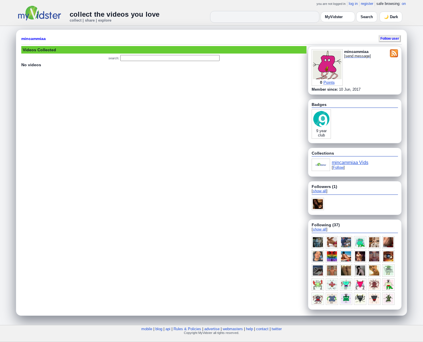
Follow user (389, 38)
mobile (146, 329)
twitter (277, 329)
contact (262, 329)
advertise (212, 329)
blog (158, 329)
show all (319, 191)
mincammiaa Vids (350, 162)
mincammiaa (33, 38)
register (367, 3)
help (249, 329)
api (167, 329)
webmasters (233, 329)
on (404, 3)
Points (329, 82)
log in (353, 3)
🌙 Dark (391, 17)
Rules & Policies (187, 329)
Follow (338, 167)
